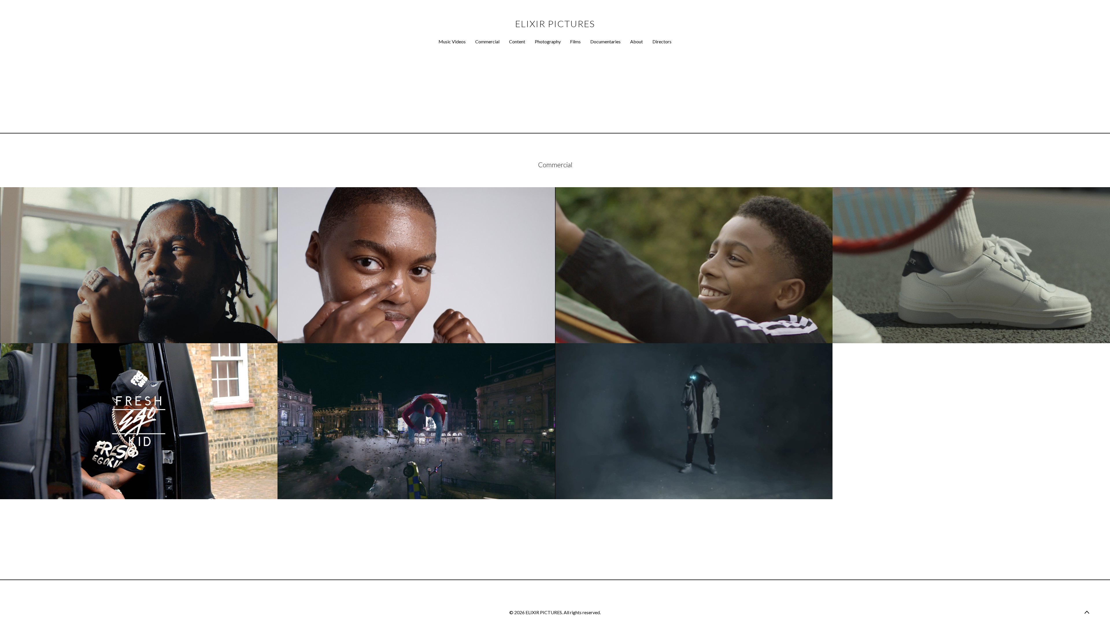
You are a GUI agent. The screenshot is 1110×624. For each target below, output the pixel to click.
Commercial (487, 41)
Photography (548, 41)
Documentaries (605, 41)
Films (575, 41)
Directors (661, 41)
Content (517, 41)
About (636, 41)
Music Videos (452, 41)
